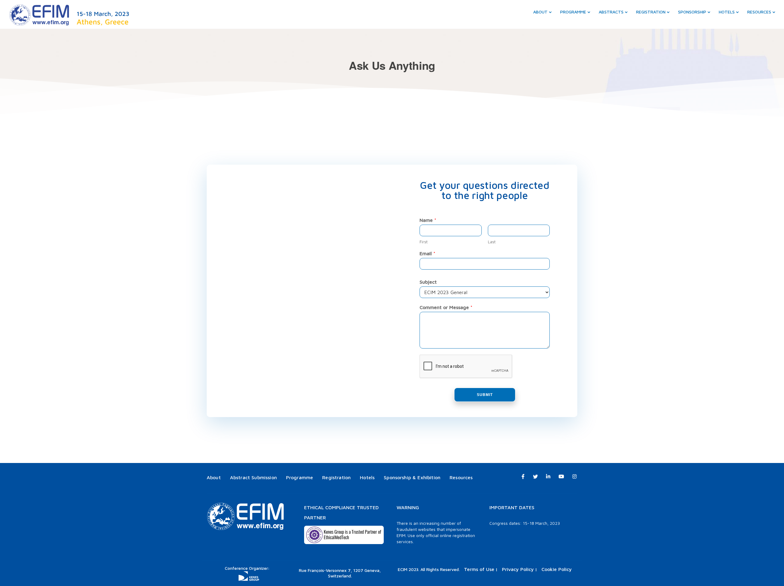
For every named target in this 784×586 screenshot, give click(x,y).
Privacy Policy (518, 569)
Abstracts (611, 11)
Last (492, 241)
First (424, 241)
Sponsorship (692, 11)
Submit (485, 395)
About (540, 11)
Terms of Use (479, 569)
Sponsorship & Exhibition (412, 477)
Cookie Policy (556, 569)
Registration (650, 11)
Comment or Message (446, 307)
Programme (573, 11)
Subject (428, 282)
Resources (759, 11)
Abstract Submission (253, 477)
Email (427, 253)
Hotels (727, 11)
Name (428, 220)
